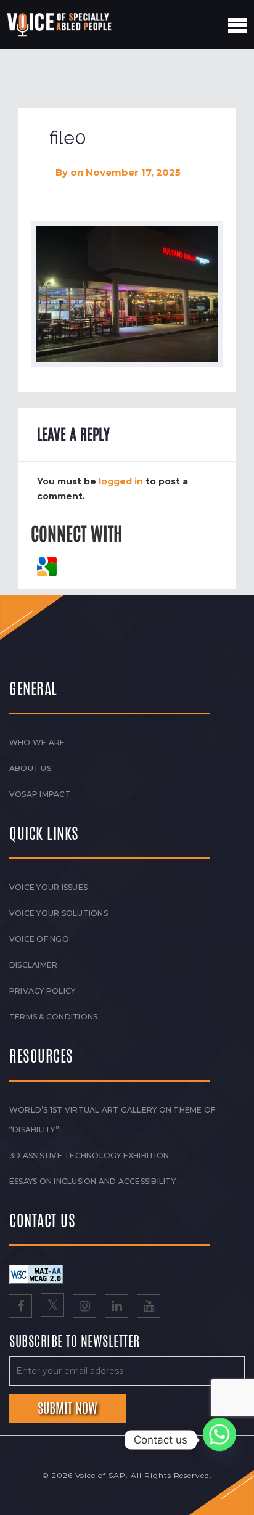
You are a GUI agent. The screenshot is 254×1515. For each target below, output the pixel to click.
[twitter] (52, 1307)
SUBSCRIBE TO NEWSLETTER (74, 1341)
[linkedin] (116, 1307)
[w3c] (36, 1273)
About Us (30, 768)
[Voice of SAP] (60, 24)
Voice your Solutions (58, 913)
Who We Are (37, 742)
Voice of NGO (39, 939)
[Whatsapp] (219, 1439)
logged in (121, 481)
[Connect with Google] (47, 565)
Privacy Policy (42, 990)
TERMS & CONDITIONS (53, 1016)
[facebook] (20, 1307)
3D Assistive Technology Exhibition (89, 1155)
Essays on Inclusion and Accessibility (92, 1181)
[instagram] (84, 1307)
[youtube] (148, 1307)
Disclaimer (33, 965)
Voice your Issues (48, 887)
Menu (237, 25)
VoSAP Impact (40, 794)
